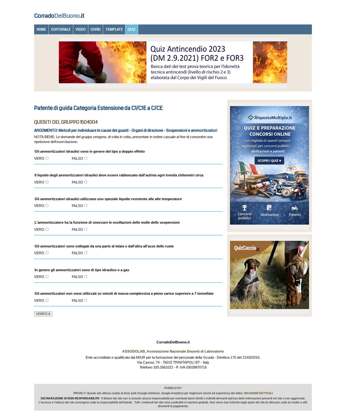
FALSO (77, 158)
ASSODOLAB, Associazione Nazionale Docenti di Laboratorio (173, 351)
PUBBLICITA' (173, 388)
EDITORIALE (61, 29)
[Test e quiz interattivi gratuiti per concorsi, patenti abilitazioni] (269, 226)
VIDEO (81, 29)
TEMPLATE (114, 29)
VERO (39, 158)
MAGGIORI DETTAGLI (258, 393)
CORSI (96, 29)
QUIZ (132, 29)
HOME (41, 29)
